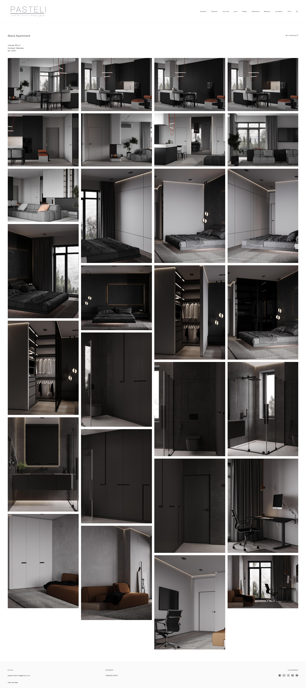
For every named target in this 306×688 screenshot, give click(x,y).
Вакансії (267, 11)
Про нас (226, 11)
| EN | (289, 11)
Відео (244, 11)
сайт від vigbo (13, 682)
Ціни (236, 11)
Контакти (279, 11)
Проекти (214, 11)
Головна (203, 11)
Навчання (255, 11)
